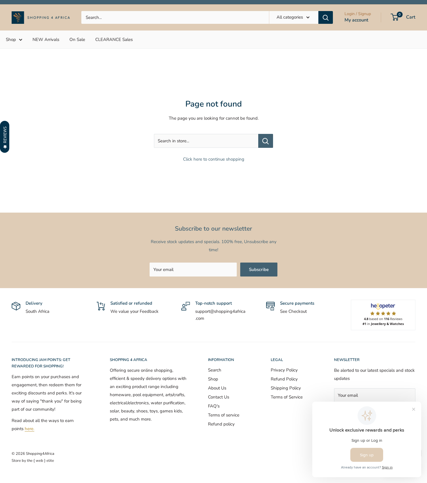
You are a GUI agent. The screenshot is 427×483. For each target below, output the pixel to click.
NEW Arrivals (46, 39)
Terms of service (223, 415)
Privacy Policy (284, 370)
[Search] (325, 17)
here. (29, 429)
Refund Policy (284, 379)
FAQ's (214, 406)
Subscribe (259, 269)
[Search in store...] (265, 141)
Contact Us (218, 397)
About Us (217, 388)
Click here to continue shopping (213, 159)
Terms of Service (287, 397)
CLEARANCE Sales (114, 39)
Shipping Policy (286, 388)
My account (356, 20)
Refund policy (221, 424)
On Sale (77, 39)
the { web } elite (40, 460)
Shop (11, 39)
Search (214, 370)
